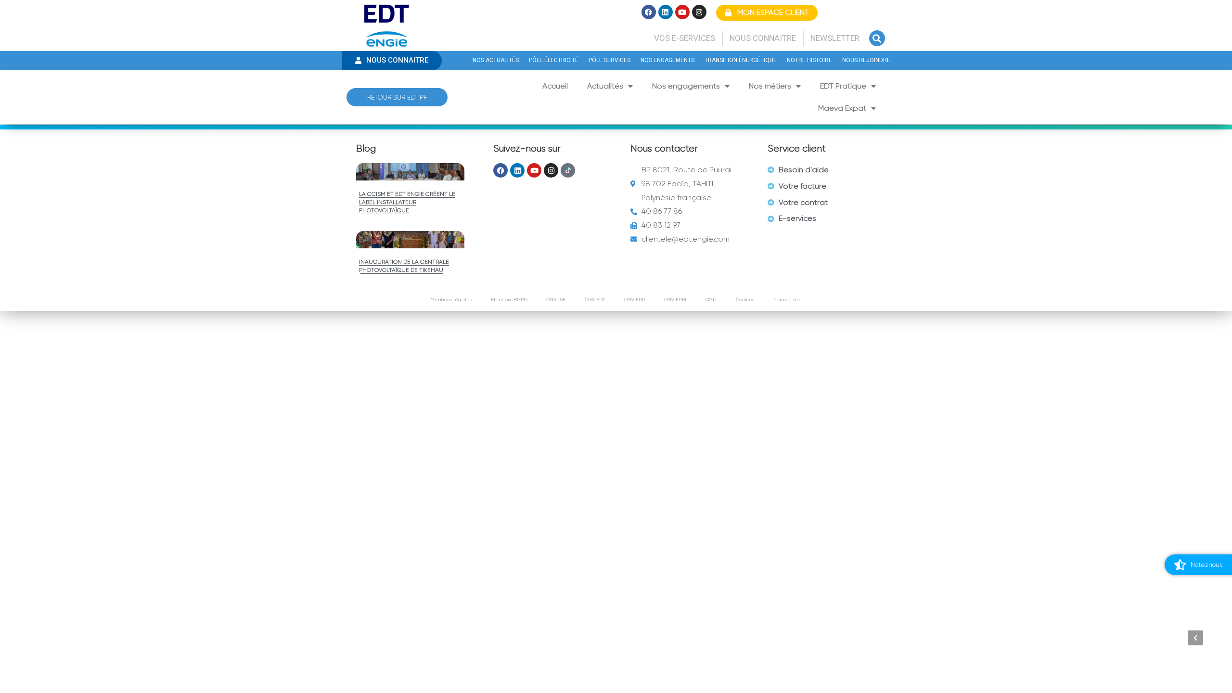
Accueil (555, 85)
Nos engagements (686, 85)
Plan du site (787, 299)
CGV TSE (555, 299)
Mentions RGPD (509, 299)
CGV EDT (595, 299)
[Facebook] (649, 12)
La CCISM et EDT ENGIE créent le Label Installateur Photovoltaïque (407, 202)
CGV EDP (634, 299)
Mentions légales (451, 299)
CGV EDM (675, 299)
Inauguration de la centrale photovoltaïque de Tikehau (404, 265)
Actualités (605, 85)
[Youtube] (682, 12)
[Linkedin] (665, 12)
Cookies (745, 299)
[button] (877, 38)
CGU (711, 299)
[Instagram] (699, 12)
